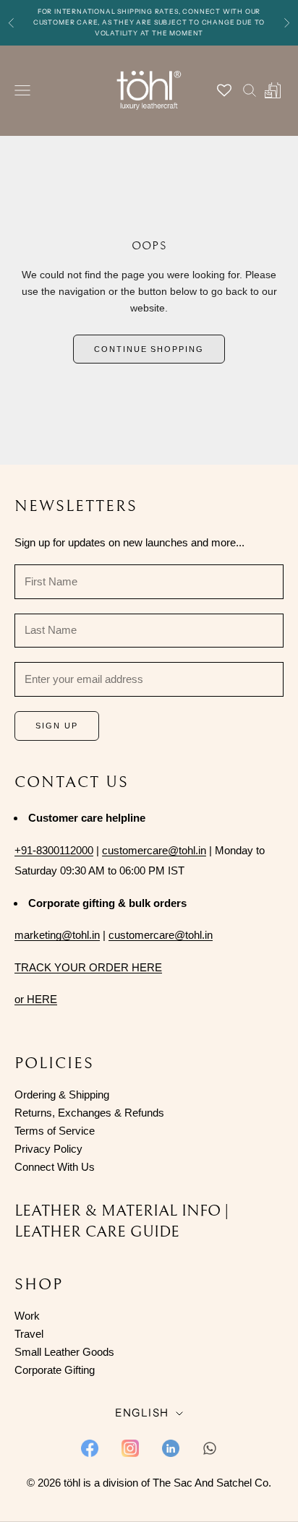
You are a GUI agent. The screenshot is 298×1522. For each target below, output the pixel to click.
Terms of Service (54, 1131)
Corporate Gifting (54, 1370)
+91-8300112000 (53, 850)
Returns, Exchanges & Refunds (89, 1112)
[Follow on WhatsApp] (210, 1448)
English (142, 1412)
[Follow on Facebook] (89, 1448)
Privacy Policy (48, 1149)
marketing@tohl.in (57, 935)
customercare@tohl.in (154, 850)
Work (27, 1316)
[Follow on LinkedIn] (170, 1448)
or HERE (35, 999)
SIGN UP (56, 725)
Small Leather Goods (64, 1352)
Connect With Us (54, 1167)
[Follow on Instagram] (130, 1448)
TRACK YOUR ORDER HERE (88, 967)
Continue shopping (149, 349)
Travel (28, 1334)
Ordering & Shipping (61, 1094)
